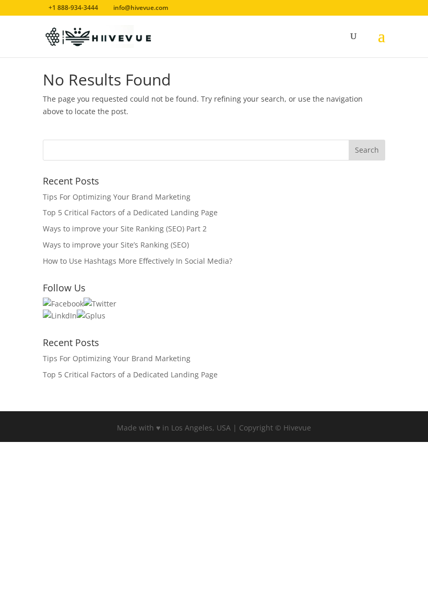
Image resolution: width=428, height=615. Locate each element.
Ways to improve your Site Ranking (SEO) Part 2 (125, 228)
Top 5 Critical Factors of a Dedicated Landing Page (130, 212)
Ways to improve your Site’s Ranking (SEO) (116, 245)
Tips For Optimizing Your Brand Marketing (117, 197)
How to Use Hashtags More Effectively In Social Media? (137, 261)
